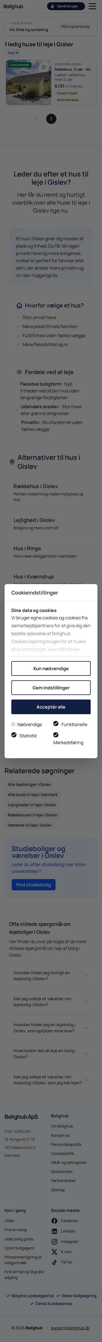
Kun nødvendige (51, 668)
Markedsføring (68, 742)
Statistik (28, 736)
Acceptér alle (51, 707)
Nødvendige (29, 724)
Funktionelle (74, 724)
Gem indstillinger (51, 688)
